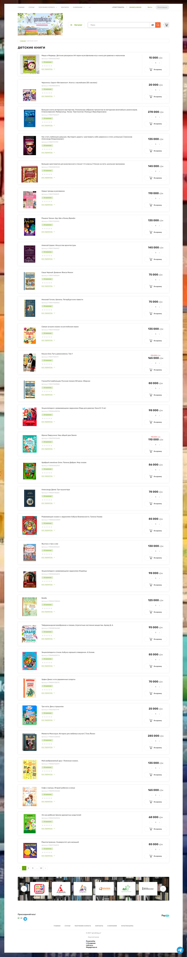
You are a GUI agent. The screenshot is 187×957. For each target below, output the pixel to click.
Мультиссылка (127, 926)
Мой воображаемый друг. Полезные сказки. (60, 761)
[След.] (45, 868)
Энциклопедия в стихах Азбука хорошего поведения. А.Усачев (68, 652)
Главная (21, 7)
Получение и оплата (47, 7)
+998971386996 (118, 7)
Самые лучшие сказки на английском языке (60, 327)
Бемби (44, 598)
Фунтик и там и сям (50, 544)
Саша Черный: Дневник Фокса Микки (57, 272)
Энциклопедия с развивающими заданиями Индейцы (64, 571)
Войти (150, 7)
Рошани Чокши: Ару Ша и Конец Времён (58, 218)
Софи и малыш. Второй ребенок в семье (58, 788)
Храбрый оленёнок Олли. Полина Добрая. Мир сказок (64, 462)
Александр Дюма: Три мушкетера (56, 490)
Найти (158, 25)
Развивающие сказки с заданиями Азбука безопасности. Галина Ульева (72, 517)
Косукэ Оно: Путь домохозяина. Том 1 (57, 354)
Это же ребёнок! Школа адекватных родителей (61, 815)
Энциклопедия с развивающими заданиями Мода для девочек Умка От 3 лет (74, 408)
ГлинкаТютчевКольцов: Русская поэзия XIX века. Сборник (66, 381)
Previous (24, 889)
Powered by (90, 941)
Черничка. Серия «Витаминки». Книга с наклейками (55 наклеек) (69, 83)
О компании (77, 7)
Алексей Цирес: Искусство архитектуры (59, 245)
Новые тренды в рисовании (53, 191)
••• (90, 7)
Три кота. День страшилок (53, 706)
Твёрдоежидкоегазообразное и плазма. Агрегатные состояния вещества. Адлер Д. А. (77, 625)
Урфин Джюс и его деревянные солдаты (58, 679)
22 (41, 868)
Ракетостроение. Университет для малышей (60, 842)
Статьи (31, 7)
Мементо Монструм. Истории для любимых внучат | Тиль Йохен (68, 734)
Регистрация (162, 7)
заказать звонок (135, 7)
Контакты (65, 7)
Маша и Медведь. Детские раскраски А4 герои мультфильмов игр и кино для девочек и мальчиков (83, 55)
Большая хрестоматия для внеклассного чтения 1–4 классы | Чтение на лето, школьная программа (83, 164)
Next (163, 889)
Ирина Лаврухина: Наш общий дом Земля (59, 435)
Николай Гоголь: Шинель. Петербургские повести (62, 299)
